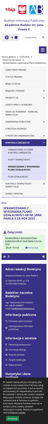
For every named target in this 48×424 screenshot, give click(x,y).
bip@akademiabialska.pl (22, 308)
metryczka (33, 247)
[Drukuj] (4, 256)
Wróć (4, 202)
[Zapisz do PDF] (8, 256)
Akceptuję (13, 419)
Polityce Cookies (17, 412)
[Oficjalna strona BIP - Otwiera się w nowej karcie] (10, 9)
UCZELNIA (24, 56)
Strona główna (9, 56)
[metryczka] (43, 256)
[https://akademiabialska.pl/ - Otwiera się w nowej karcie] (36, 10)
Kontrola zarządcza (12, 59)
